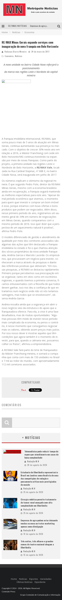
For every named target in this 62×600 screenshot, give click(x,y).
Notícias (18, 56)
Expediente (40, 582)
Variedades (45, 579)
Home (5, 32)
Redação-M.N (33, 461)
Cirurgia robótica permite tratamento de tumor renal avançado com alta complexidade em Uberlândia (38, 502)
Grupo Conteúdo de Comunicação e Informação (40, 595)
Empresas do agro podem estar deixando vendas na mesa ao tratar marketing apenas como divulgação (39, 523)
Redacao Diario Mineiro (16, 51)
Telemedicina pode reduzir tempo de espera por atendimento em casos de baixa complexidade (41, 454)
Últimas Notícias (24, 582)
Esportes (33, 579)
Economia (9, 56)
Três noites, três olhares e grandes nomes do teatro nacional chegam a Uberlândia (37, 544)
